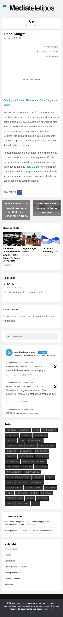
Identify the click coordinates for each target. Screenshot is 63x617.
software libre (14, 498)
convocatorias (14, 446)
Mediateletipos (52, 47)
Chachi (31, 612)
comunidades (35, 441)
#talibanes (35, 394)
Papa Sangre (46, 100)
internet (37, 477)
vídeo (35, 503)
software (46, 493)
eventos (11, 456)
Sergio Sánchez (13, 386)
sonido (30, 498)
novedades (36, 482)
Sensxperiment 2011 (13, 573)
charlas (11, 441)
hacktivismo (13, 467)
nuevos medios (14, 488)
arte (36, 430)
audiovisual (53, 52)
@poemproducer (37, 413)
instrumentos (32, 472)
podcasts (50, 488)
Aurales (8, 555)
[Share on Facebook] (19, 192)
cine (22, 441)
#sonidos (46, 394)
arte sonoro (43, 52)
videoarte (23, 503)
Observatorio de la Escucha (16, 567)
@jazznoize (26, 386)
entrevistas (41, 451)
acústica (24, 430)
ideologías (41, 467)
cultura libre (47, 446)
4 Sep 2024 (37, 366)
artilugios (12, 435)
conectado (32, 316)
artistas (26, 435)
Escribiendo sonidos (47, 530)
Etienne (9, 284)
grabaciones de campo (34, 461)
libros (50, 477)
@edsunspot (24, 366)
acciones (11, 430)
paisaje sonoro (33, 488)
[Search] (8, 336)
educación (25, 451)
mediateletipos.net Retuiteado (21, 363)
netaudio (22, 482)
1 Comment (53, 56)
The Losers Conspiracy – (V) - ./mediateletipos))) (25, 522)
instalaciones (14, 472)
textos (10, 503)
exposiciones (26, 456)
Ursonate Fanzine (12, 579)
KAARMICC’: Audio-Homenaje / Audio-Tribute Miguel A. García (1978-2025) (12, 254)
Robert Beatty (12, 366)
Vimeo (7, 105)
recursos (22, 493)
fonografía (12, 461)
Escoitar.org (10, 561)
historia (27, 467)
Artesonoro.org (11, 549)
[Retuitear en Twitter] (7, 362)
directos (11, 451)
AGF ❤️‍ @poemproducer (17, 413)
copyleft (31, 446)
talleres (42, 498)
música (10, 482)
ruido (34, 493)
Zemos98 (9, 585)
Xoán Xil (17, 38)
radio (9, 493)
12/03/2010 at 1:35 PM (13, 288)
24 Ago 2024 (40, 386)
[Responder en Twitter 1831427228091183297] (7, 375)
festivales (42, 456)
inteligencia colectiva (18, 477)
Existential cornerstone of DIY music (20, 524)
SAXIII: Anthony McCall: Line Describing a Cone (16, 212)
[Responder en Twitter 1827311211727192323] (7, 402)
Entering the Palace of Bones (19, 100)
